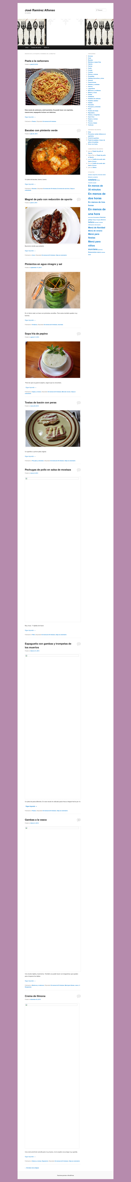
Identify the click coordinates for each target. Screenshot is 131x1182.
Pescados (91, 105)
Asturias (100, 174)
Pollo (33, 634)
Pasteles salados (93, 100)
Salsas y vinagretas (94, 115)
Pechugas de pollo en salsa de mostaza (48, 469)
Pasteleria (91, 96)
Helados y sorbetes (93, 84)
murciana (60, 324)
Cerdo (90, 68)
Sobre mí (46, 47)
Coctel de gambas (93, 138)
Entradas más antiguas (32, 1168)
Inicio (26, 47)
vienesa (103, 252)
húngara (98, 219)
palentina (100, 249)
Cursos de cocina (36, 47)
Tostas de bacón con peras (40, 402)
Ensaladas (91, 76)
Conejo (90, 70)
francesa (102, 217)
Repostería (45, 1161)
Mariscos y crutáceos (38, 985)
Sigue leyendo (30, 117)
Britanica (90, 177)
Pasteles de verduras (94, 98)
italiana (91, 222)
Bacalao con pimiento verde (41, 130)
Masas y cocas (92, 92)
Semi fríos (91, 117)
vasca (76, 985)
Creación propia (92, 182)
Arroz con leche (93, 144)
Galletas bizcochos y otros (96, 78)
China (98, 180)
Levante (101, 222)
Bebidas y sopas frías (94, 62)
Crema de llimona (35, 996)
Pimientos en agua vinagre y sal (43, 264)
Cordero (90, 72)
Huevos (90, 86)
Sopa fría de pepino (36, 333)
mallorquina (91, 224)
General (90, 80)
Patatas (90, 103)
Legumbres (91, 88)
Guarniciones (92, 82)
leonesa (96, 222)
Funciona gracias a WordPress (65, 1175)
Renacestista (92, 252)
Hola (89, 132)
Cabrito (90, 64)
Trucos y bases (92, 123)
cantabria (95, 177)
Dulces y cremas (36, 1161)
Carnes (90, 66)
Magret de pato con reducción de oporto (48, 199)
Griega (94, 219)
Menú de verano (66, 392)
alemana (90, 174)
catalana (92, 179)
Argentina (95, 174)
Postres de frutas (93, 111)
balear (104, 174)
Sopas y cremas (36, 392)
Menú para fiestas (70, 985)
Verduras (34, 324)
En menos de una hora (63, 188)
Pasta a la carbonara (37, 61)
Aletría (94, 167)
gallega (90, 220)
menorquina (97, 224)
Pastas (34, 121)
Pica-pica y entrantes (38, 461)
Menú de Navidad (96, 227)
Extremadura (96, 217)
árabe (89, 254)
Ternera (90, 121)
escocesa (90, 217)
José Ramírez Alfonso (40, 10)
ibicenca (103, 220)
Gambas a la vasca (36, 819)
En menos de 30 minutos (49, 121)
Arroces (90, 56)
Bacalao (34, 188)
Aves (33, 255)
